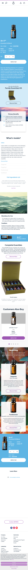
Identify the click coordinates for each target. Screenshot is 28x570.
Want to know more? (14, 566)
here (13, 559)
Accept (14, 562)
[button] (9, 344)
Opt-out (14, 564)
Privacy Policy (14, 568)
